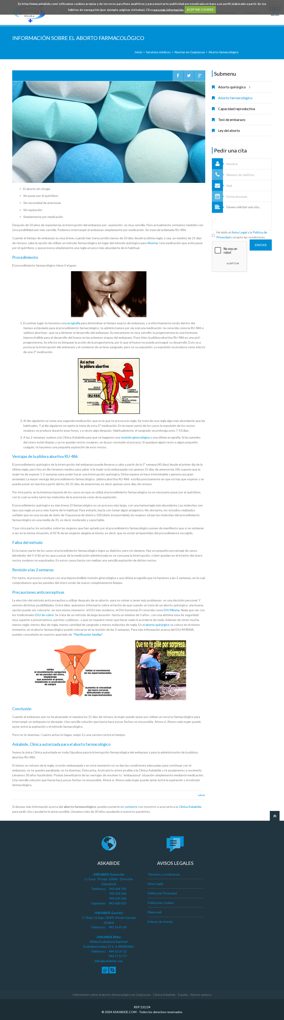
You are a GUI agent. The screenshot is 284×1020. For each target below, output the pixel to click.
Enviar (260, 245)
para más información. (169, 9)
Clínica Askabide (190, 806)
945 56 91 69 (118, 927)
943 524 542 (117, 898)
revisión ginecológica (135, 437)
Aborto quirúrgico (232, 87)
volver (201, 795)
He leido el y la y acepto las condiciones (241, 234)
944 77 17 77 (118, 956)
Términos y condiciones (164, 874)
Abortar (152, 243)
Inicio (138, 52)
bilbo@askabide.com (109, 961)
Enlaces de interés (160, 921)
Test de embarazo (231, 119)
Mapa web (155, 912)
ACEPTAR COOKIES (200, 9)
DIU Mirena (171, 610)
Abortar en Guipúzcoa (189, 52)
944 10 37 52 (118, 951)
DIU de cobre (44, 615)
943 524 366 (117, 893)
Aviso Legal (239, 232)
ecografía (73, 323)
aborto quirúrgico (158, 625)
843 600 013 (117, 903)
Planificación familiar (88, 634)
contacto (131, 806)
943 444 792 (117, 889)
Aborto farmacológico (224, 52)
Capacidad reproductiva (236, 109)
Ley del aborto (229, 130)
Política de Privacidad (162, 893)
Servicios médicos (158, 52)
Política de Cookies (161, 903)
